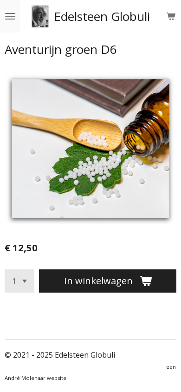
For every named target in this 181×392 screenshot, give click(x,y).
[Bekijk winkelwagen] (171, 16)
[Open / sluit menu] (10, 16)
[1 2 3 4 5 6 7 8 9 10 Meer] (19, 281)
